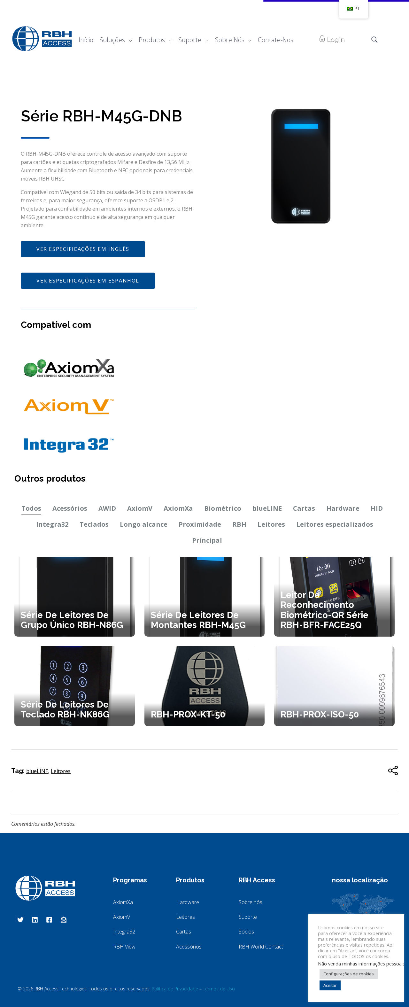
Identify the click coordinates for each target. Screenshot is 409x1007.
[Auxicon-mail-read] (63, 919)
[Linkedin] (34, 919)
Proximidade (200, 524)
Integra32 (52, 524)
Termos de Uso (219, 989)
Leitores (271, 524)
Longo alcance (143, 524)
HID (377, 508)
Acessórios (69, 508)
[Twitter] (20, 919)
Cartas (304, 508)
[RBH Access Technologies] (42, 39)
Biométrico (222, 508)
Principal (207, 540)
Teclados (94, 524)
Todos (31, 508)
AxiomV (139, 508)
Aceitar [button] (330, 985)
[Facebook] (49, 919)
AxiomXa (178, 508)
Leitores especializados (334, 524)
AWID (107, 508)
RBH (239, 524)
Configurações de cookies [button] (348, 974)
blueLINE (267, 508)
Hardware (342, 508)
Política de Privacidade (175, 989)
